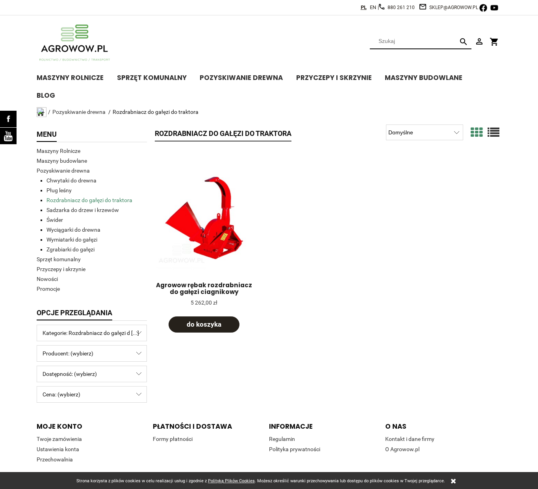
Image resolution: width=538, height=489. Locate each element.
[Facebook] (8, 119)
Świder (54, 220)
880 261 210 (401, 7)
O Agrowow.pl (402, 449)
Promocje (48, 289)
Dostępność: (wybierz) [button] (70, 374)
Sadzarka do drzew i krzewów (82, 210)
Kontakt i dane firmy (409, 439)
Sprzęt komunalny (59, 259)
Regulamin (282, 439)
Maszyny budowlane (62, 161)
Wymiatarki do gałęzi (71, 239)
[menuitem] (77, 77)
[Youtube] (8, 136)
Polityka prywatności (294, 449)
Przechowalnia (55, 459)
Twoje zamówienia (59, 439)
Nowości (47, 279)
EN (373, 7)
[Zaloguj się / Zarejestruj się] (479, 41)
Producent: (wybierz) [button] (68, 353)
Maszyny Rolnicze (58, 151)
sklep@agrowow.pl (453, 7)
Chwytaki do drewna (71, 180)
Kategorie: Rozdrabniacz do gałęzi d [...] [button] (91, 333)
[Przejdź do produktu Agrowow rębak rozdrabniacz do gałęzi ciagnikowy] (204, 217)
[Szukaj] (463, 41)
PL (364, 7)
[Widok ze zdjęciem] (476, 132)
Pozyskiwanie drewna (63, 170)
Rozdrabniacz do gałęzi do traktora (89, 200)
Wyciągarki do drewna (73, 230)
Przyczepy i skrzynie (61, 269)
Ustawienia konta (58, 449)
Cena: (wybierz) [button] (61, 394)
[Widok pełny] (493, 132)
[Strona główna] (76, 43)
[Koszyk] (494, 38)
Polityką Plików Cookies (231, 480)
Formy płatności (173, 439)
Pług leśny (59, 190)
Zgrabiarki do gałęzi (70, 249)
